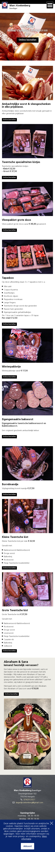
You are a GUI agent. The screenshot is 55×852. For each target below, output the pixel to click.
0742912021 (29, 800)
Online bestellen (27, 40)
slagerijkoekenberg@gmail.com (29, 803)
